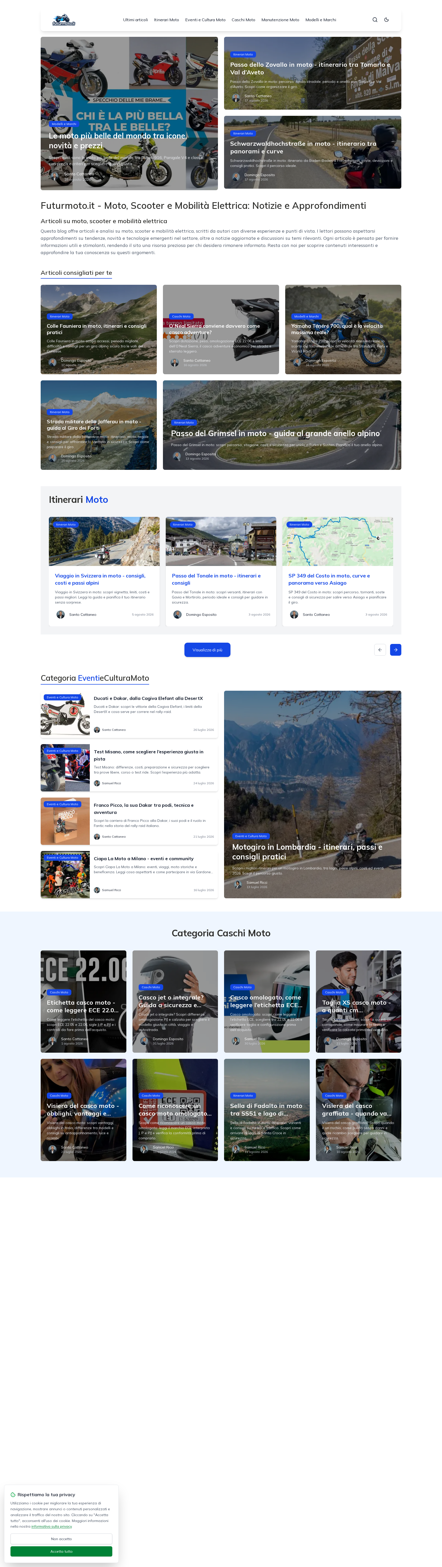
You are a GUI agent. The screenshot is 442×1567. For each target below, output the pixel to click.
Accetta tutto (61, 1551)
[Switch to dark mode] (386, 19)
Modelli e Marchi (320, 19)
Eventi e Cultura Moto (205, 19)
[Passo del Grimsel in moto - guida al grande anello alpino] (282, 425)
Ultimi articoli (135, 19)
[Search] (375, 19)
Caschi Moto (243, 19)
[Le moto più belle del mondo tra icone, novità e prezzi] (129, 113)
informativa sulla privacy (51, 1526)
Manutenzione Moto (280, 19)
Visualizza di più (207, 649)
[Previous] (380, 650)
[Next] (395, 650)
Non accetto (61, 1539)
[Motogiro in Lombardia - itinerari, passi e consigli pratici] (312, 794)
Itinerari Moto (166, 19)
